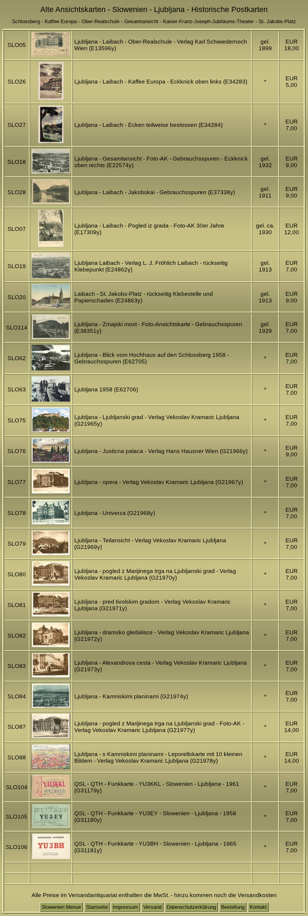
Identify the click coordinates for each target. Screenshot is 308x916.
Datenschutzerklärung (191, 907)
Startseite (97, 907)
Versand (152, 907)
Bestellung (233, 907)
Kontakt (258, 907)
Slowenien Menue (61, 907)
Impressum (125, 907)
